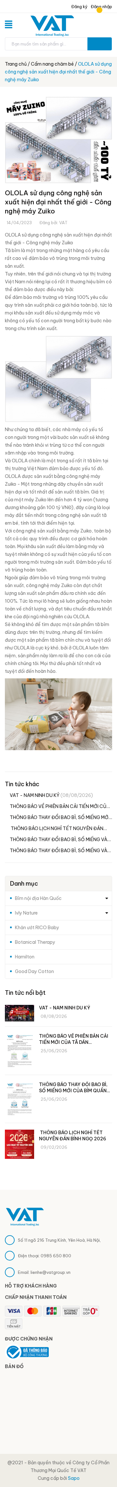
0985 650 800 (56, 1255)
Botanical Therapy (35, 942)
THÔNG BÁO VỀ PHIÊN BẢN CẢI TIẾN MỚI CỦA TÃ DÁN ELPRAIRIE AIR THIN (60, 806)
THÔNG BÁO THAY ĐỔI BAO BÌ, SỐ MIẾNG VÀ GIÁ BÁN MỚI (58, 840)
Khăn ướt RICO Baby (37, 927)
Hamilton (24, 957)
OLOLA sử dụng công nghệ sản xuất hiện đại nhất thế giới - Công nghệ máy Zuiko (58, 202)
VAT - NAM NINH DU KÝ (51, 795)
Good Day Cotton (34, 971)
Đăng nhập (101, 6)
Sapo (74, 1478)
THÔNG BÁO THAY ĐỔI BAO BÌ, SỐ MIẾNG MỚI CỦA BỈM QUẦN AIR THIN (60, 817)
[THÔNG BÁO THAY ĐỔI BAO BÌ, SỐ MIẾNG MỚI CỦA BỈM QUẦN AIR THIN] (19, 1100)
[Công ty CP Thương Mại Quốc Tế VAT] (25, 1216)
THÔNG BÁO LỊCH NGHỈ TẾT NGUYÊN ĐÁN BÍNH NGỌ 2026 (56, 829)
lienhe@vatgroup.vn (51, 1272)
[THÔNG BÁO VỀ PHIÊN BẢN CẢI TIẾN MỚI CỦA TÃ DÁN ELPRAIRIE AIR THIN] (19, 1051)
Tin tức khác (22, 784)
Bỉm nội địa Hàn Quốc (38, 898)
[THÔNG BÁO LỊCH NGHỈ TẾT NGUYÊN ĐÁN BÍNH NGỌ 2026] (19, 1144)
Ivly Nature (26, 913)
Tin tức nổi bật (25, 992)
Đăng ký (79, 6)
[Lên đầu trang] (101, 1466)
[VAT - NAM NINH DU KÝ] (19, 1013)
